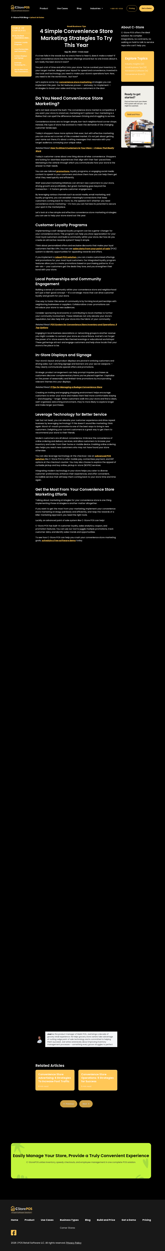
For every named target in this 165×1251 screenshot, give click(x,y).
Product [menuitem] (29, 1220)
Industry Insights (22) (134, 64)
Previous (70, 1104)
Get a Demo (147, 8)
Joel (49, 1034)
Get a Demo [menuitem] (129, 1220)
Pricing (132, 8)
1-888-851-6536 (116, 9)
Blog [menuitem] (87, 1220)
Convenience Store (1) (135, 74)
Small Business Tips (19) (136, 67)
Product (44, 8)
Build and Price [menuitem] (106, 1220)
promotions (62, 171)
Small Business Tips (76, 26)
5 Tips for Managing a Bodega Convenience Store (76, 387)
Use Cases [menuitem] (47, 1220)
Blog (79, 8)
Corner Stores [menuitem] (67, 1227)
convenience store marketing (75, 82)
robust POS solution (65, 257)
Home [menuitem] (14, 1220)
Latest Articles (37, 17)
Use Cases (62, 8)
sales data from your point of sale (91, 248)
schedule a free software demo (59, 540)
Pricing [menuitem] (146, 1220)
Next (85, 1104)
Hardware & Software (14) (136, 71)
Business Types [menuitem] (69, 1220)
